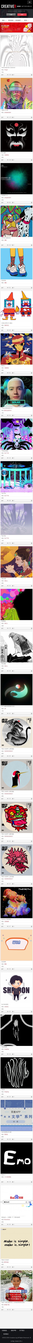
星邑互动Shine (7, 410)
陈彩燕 (6, 1134)
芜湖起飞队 (7, 1304)
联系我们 (6, 1334)
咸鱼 (5, 240)
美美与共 (6, 325)
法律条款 (5, 1330)
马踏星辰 (6, 155)
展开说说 (6, 1262)
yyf (5, 708)
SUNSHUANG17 (8, 751)
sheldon (6, 1006)
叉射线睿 (6, 921)
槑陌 (5, 964)
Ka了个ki (6, 453)
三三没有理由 (7, 1177)
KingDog (6, 1049)
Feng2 (6, 69)
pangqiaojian (7, 112)
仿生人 (6, 580)
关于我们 (21, 1330)
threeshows (7, 1219)
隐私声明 (13, 1330)
